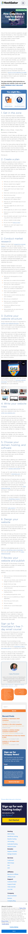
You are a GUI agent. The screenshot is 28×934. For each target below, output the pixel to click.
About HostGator (12, 896)
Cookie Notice (5, 924)
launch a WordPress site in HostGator (12, 550)
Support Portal (11, 884)
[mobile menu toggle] (23, 3)
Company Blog (11, 901)
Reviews (9, 898)
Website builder (11, 846)
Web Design (10, 863)
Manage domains (12, 854)
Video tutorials (11, 887)
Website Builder (8, 106)
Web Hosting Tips (21, 10)
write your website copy (8, 413)
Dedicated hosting (12, 844)
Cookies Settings (14, 927)
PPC (8, 865)
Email (5, 764)
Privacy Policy (5, 921)
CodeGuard (10, 860)
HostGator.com (15, 474)
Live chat (9, 889)
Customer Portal (12, 881)
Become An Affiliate (12, 874)
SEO (8, 868)
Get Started (14, 820)
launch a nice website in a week (17, 72)
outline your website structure (10, 323)
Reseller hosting (11, 839)
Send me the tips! (14, 781)
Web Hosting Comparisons (8, 733)
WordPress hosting (12, 836)
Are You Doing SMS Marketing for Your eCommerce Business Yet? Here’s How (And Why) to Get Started (8, 694)
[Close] (26, 904)
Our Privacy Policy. (15, 777)
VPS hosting (10, 841)
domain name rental (14, 468)
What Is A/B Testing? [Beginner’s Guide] (21, 691)
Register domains (12, 851)
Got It (14, 931)
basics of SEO (16, 222)
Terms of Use (22, 908)
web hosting (11, 508)
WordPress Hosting (19, 106)
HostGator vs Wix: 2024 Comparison (12, 724)
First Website (21, 684)
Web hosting (10, 834)
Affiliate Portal (11, 877)
